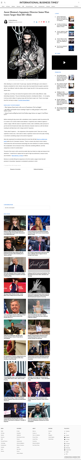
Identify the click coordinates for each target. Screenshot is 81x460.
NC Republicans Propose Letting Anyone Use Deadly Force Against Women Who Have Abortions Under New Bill (15, 358)
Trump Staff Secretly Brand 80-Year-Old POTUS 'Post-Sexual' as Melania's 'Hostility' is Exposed (15, 420)
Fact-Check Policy (36, 445)
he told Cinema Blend (23, 100)
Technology (3, 443)
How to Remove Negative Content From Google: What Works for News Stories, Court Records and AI (62, 86)
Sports (2, 449)
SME (23, 6)
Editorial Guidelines (38, 169)
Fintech (18, 451)
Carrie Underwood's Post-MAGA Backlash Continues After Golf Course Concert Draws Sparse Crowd (38, 233)
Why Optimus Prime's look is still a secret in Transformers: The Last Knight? (23, 107)
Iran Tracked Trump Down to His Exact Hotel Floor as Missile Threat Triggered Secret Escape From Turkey (38, 254)
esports (18, 447)
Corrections (35, 441)
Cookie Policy (35, 439)
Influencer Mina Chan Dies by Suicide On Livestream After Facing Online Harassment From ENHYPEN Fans (14, 233)
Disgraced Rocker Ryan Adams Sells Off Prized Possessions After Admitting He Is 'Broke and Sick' (13, 254)
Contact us (35, 433)
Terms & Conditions (36, 435)
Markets (13, 6)
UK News (8, 6)
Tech (36, 6)
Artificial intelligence (20, 443)
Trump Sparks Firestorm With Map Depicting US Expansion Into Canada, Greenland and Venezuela (38, 358)
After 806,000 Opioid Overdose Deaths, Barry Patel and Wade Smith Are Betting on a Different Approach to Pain (62, 78)
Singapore (50, 435)
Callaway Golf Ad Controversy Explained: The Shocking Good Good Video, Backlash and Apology (39, 275)
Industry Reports (20, 453)
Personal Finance (29, 6)
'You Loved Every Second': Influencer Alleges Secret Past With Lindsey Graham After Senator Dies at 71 (15, 316)
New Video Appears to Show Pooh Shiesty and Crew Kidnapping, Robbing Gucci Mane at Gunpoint (38, 420)
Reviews (53, 6)
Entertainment (41, 6)
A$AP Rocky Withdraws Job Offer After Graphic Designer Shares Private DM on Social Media (13, 337)
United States (50, 439)
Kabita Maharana (13, 20)
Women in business (20, 445)
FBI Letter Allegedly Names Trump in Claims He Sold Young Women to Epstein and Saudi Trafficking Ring (14, 275)
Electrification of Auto (21, 437)
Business (18, 6)
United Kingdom (51, 437)
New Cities (19, 449)
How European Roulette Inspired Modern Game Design (62, 109)
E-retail (18, 431)
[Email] (46, 22)
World (3, 6)
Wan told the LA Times (17, 155)
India (49, 433)
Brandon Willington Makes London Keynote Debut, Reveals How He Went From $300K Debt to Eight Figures (62, 102)
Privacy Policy (35, 437)
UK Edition (76, 6)
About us (34, 431)
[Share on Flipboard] (41, 22)
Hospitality (19, 433)
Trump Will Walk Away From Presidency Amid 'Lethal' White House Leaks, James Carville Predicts (15, 378)
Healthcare (19, 435)
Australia (50, 431)
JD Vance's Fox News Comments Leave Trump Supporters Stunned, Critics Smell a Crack (38, 399)
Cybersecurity (19, 441)
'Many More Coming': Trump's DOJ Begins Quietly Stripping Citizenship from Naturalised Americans (15, 399)
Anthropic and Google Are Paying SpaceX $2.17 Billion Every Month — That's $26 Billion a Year (39, 378)
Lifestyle (48, 6)
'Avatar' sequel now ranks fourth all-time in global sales (62, 32)
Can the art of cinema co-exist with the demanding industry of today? (62, 25)
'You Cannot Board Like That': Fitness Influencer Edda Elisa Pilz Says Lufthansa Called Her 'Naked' (38, 316)
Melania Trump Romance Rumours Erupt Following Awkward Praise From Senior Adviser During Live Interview (37, 337)
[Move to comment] (49, 22)
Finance (18, 439)
